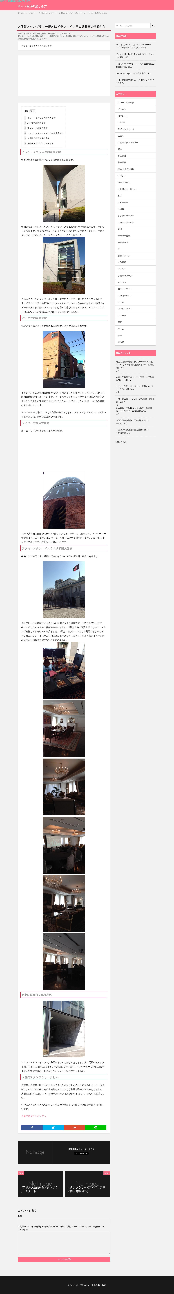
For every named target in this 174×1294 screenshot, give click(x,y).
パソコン (122, 282)
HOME (22, 13)
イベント (32, 13)
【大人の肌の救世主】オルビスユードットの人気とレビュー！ (135, 55)
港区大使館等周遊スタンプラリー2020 (133, 361)
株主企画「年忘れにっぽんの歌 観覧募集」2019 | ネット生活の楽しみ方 (134, 409)
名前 (20, 1216)
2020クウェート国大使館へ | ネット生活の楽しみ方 (135, 366)
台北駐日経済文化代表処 (37, 138)
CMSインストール (126, 129)
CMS (120, 229)
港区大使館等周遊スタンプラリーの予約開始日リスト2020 (135, 378)
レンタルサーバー (126, 215)
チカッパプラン (125, 275)
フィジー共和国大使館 (67, 36)
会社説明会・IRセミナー (129, 189)
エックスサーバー (126, 222)
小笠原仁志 (121, 433)
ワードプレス (124, 182)
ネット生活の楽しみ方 (32, 6)
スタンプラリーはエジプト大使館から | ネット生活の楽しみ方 (134, 387)
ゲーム (121, 329)
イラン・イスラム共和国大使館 (31, 36)
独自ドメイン (124, 255)
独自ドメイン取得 (126, 169)
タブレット (123, 116)
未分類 (121, 342)
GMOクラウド (124, 295)
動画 (120, 149)
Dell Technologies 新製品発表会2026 (133, 73)
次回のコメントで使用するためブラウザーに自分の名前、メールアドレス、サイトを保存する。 (63, 1227)
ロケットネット (125, 289)
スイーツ (122, 315)
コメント (23, 1230)
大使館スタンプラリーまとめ (39, 143)
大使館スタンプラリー (47, 13)
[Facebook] (32, 1127)
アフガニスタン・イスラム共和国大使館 (91, 36)
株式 (120, 195)
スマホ (121, 302)
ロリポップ (123, 242)
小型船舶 (122, 262)
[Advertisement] (63, 75)
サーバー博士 (124, 235)
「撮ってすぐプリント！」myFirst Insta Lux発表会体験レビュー (135, 65)
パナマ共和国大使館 (51, 36)
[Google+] (74, 1127)
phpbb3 (121, 209)
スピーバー (123, 202)
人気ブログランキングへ (33, 1116)
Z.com (121, 136)
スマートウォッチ (126, 102)
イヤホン (122, 109)
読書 (120, 335)
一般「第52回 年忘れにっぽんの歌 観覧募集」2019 (135, 400)
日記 (120, 322)
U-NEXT (121, 122)
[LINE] (95, 1127)
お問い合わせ (121, 442)
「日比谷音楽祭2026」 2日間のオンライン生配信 (135, 81)
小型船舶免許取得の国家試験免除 (131, 420)
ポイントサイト (125, 309)
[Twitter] (53, 1127)
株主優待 (122, 162)
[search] (153, 25)
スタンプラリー (41, 39)
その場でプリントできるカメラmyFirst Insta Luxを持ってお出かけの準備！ (133, 46)
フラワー (122, 269)
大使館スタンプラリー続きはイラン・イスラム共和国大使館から (83, 13)
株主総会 (122, 155)
